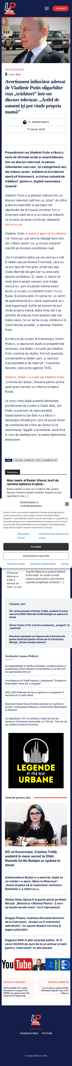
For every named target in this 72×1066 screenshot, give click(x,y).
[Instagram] (20, 1061)
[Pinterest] (16, 138)
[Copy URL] (62, 138)
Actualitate (14, 69)
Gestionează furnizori (23, 535)
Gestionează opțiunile (36, 555)
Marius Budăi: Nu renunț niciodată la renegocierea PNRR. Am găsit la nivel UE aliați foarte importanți (17, 992)
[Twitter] (9, 138)
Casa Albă (18, 460)
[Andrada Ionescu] (25, 122)
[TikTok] (28, 1061)
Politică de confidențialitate (43, 563)
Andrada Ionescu (40, 122)
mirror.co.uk (13, 224)
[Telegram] (55, 138)
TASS (38, 460)
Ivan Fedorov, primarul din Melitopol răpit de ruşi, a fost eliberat (54, 990)
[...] (26, 495)
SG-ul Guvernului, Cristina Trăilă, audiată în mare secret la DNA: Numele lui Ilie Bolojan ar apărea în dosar (38, 614)
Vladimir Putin (49, 460)
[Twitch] (36, 1061)
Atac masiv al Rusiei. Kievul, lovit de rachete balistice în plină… (33, 482)
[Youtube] (60, 1061)
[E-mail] (47, 138)
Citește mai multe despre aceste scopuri (54, 535)
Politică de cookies (16, 563)
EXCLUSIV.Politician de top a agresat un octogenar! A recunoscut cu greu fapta (34, 694)
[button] (67, 504)
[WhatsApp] (24, 138)
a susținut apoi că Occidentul (45, 233)
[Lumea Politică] (36, 1020)
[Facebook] (12, 1061)
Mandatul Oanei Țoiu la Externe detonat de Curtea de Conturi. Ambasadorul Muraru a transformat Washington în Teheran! (36, 706)
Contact (64, 563)
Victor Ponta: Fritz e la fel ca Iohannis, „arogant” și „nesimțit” (39, 627)
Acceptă (36, 546)
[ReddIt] (39, 138)
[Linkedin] (32, 138)
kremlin (29, 460)
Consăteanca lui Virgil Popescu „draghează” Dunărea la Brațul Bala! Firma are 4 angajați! (35, 682)
